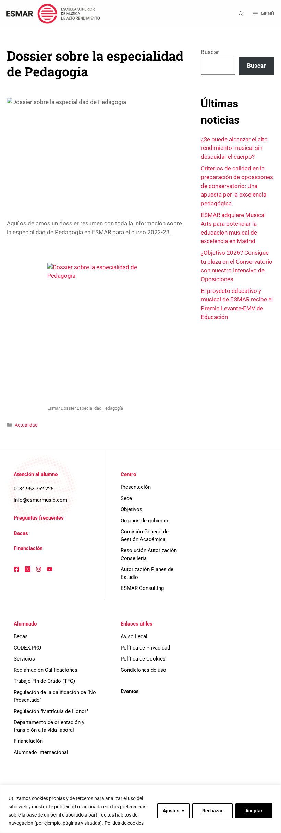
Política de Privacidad (145, 648)
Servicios (24, 659)
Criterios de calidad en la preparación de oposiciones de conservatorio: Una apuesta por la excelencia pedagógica (237, 186)
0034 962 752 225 (33, 489)
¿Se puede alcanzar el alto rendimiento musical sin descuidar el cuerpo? (234, 148)
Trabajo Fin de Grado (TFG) (44, 681)
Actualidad (26, 425)
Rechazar (212, 810)
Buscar (210, 52)
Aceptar (253, 810)
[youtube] (49, 569)
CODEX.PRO (27, 648)
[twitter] (27, 569)
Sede (126, 498)
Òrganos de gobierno (144, 520)
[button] (241, 13)
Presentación (136, 487)
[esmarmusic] (52, 13)
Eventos (130, 691)
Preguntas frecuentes (39, 518)
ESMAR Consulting (142, 588)
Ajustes (171, 810)
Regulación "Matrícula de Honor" (51, 711)
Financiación (28, 548)
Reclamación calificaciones (45, 670)
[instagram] (38, 569)
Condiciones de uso (143, 670)
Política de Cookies (143, 659)
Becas (21, 533)
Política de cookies (124, 823)
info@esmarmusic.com (40, 500)
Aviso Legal (134, 636)
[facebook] (17, 569)
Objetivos (131, 509)
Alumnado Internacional (41, 752)
